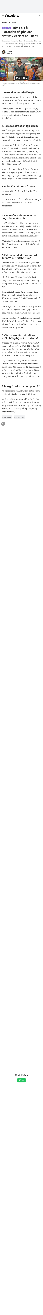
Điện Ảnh (5, 22)
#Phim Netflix (7, 417)
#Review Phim (19, 417)
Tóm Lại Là (14, 22)
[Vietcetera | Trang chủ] (12, 15)
